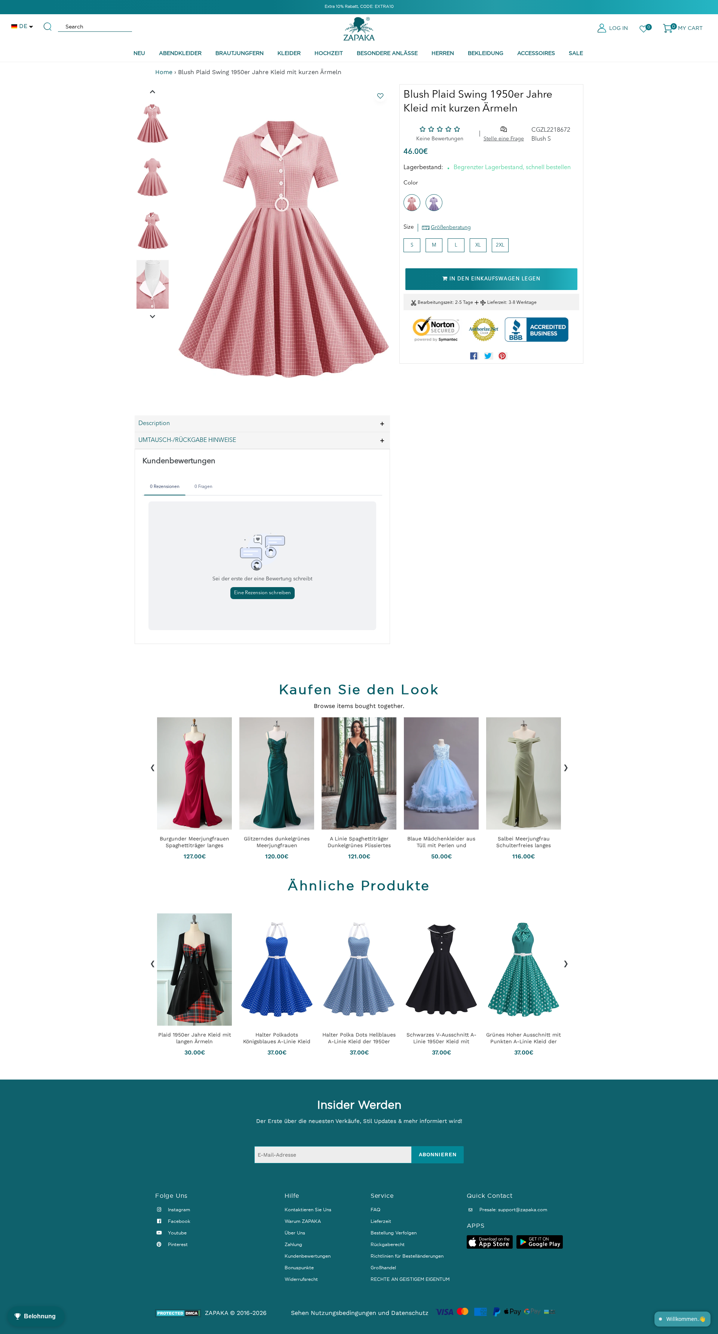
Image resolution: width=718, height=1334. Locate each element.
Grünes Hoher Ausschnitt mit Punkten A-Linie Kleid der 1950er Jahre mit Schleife (523, 1038)
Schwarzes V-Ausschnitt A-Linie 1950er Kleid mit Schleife (441, 1038)
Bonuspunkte (299, 1267)
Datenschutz (410, 1312)
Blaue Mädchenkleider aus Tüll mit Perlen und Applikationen (441, 842)
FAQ (375, 1209)
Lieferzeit (496, 302)
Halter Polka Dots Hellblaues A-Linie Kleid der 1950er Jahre (359, 1038)
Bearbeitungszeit (435, 302)
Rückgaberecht (388, 1244)
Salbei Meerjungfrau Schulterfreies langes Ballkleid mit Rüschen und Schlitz (524, 842)
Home (163, 72)
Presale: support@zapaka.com (512, 1209)
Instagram (178, 1209)
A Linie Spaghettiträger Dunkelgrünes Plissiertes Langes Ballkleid (359, 842)
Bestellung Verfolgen (394, 1232)
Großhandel (383, 1267)
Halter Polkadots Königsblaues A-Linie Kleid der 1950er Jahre (276, 1038)
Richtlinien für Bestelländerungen (407, 1256)
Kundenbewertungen (308, 1256)
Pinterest (177, 1244)
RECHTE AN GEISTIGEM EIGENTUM (410, 1279)
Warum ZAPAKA (303, 1221)
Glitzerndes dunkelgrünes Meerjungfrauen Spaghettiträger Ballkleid (277, 842)
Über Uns (295, 1232)
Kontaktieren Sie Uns (308, 1209)
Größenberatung (451, 227)
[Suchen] (48, 23)
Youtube (176, 1232)
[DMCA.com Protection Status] (178, 1313)
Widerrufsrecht (301, 1279)
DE (23, 26)
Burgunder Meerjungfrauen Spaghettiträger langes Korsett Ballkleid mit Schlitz (194, 842)
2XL (500, 245)
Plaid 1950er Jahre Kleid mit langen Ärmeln (194, 1038)
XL (478, 245)
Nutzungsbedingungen (343, 1312)
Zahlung (293, 1244)
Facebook (178, 1221)
